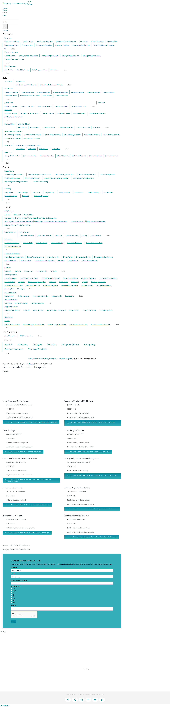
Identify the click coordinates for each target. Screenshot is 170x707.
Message (13, 605)
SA (13, 596)
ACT (14, 589)
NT (14, 592)
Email (12, 573)
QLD (14, 595)
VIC (14, 600)
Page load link (4, 706)
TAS (14, 599)
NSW (14, 591)
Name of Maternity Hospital (19, 580)
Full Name (14, 567)
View (4, 15)
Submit (13, 622)
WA (14, 602)
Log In (29, 1)
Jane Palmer (30, 364)
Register (29, 4)
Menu (6, 30)
